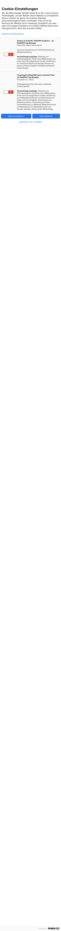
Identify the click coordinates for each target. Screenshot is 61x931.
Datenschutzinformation (13, 34)
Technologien (8, 15)
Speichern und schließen (30, 122)
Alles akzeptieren (16, 116)
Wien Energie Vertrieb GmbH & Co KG (26, 13)
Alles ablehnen (46, 116)
